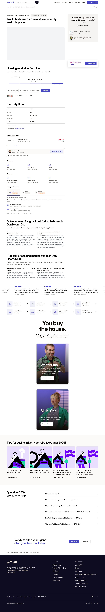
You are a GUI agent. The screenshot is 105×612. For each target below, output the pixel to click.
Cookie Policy (80, 587)
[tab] (13, 192)
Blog (77, 568)
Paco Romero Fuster (85, 38)
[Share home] (94, 7)
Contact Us (79, 577)
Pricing (55, 574)
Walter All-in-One (59, 568)
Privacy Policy (80, 580)
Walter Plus (56, 565)
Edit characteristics (19, 128)
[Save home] (96, 7)
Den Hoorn (21, 7)
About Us (78, 565)
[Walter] (10, 2)
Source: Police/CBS (18, 213)
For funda (56, 580)
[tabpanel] (36, 204)
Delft (17, 7)
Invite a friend (57, 577)
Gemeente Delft (10, 7)
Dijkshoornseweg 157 (30, 7)
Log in (83, 2)
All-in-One (64, 2)
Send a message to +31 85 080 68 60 (36, 597)
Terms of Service (81, 584)
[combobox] (27, 2)
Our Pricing (77, 2)
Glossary (78, 571)
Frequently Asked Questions (85, 574)
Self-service (57, 2)
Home (8, 552)
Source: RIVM (10, 213)
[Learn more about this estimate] (45, 15)
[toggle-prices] (78, 25)
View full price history (12, 145)
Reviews (71, 2)
